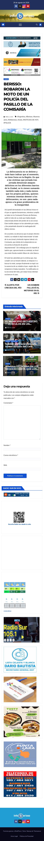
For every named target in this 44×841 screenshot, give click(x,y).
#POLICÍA (7, 123)
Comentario (8, 403)
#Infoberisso (12, 120)
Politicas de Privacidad (26, 836)
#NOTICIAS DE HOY (30, 120)
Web (5, 465)
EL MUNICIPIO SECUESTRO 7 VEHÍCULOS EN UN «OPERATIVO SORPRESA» (21, 324)
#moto (20, 120)
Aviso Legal (14, 836)
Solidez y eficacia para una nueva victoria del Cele (21, 345)
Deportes (14, 341)
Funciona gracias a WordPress (12, 831)
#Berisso (29, 117)
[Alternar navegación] (20, 24)
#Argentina (21, 117)
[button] (37, 24)
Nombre (7, 445)
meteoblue (7, 611)
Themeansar (37, 831)
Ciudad (6, 79)
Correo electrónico (11, 455)
